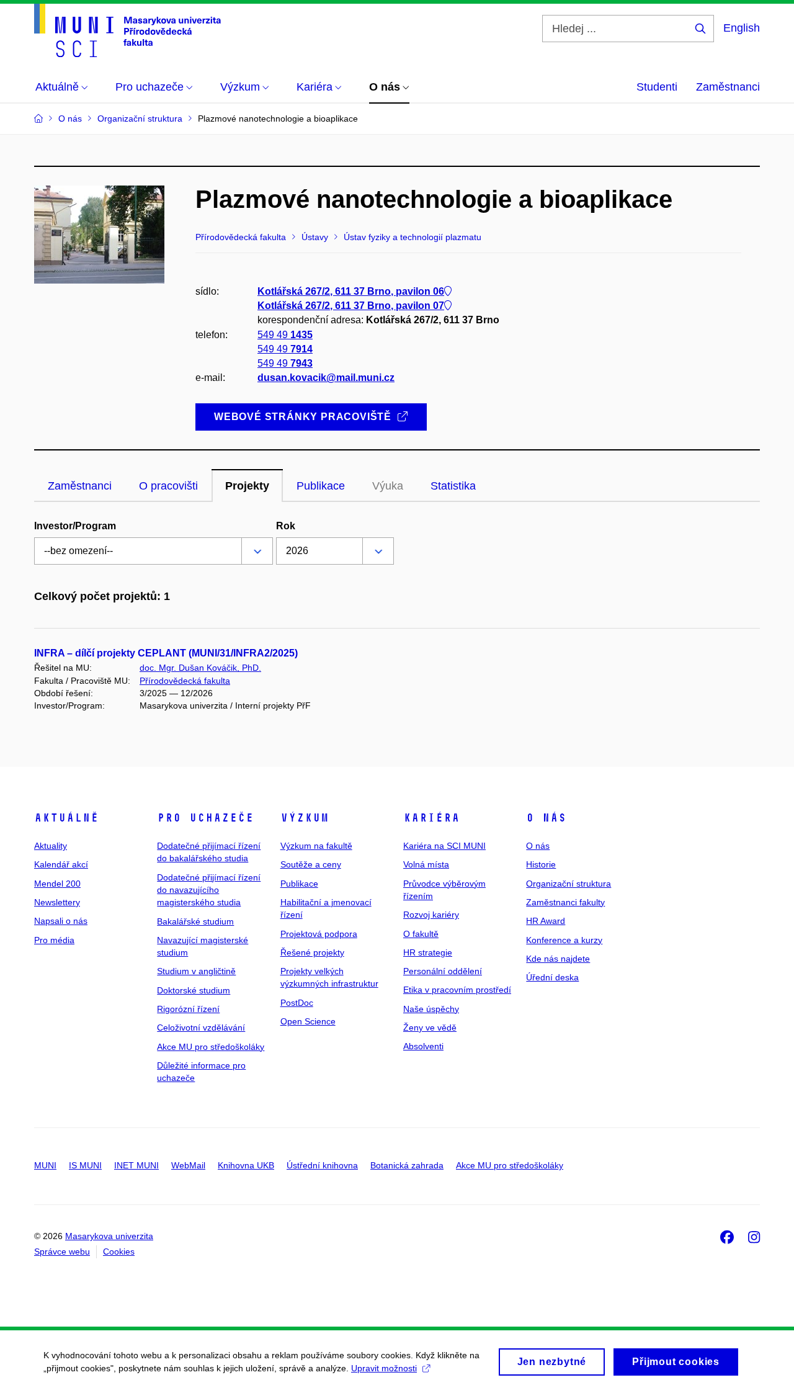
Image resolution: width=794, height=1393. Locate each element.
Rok (285, 526)
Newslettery (57, 902)
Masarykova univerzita (109, 1236)
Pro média (54, 940)
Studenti (656, 87)
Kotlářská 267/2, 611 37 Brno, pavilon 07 (350, 305)
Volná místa (426, 864)
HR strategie (427, 952)
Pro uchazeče (205, 818)
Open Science (308, 1021)
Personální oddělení (442, 971)
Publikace (299, 884)
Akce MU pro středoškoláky (210, 1047)
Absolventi (423, 1046)
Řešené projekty (312, 952)
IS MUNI (85, 1165)
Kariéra (431, 818)
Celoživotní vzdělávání (201, 1027)
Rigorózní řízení (188, 1009)
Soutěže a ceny (310, 864)
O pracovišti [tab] (168, 486)
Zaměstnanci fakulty (565, 902)
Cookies (119, 1251)
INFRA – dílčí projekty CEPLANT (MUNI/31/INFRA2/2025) (166, 653)
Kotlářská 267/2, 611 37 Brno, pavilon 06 (350, 291)
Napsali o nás (60, 921)
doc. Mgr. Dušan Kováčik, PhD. (200, 668)
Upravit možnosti (384, 1368)
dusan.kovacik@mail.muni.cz (326, 377)
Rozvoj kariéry (431, 915)
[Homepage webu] (127, 30)
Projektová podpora (318, 934)
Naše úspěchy (431, 1009)
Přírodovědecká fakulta (185, 681)
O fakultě (421, 934)
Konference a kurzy (564, 940)
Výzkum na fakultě (316, 846)
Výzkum (304, 818)
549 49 (285, 334)
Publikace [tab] (321, 486)
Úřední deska (552, 977)
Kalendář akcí (61, 864)
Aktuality (50, 846)
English (741, 28)
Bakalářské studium (195, 921)
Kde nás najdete (558, 959)
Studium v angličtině (196, 971)
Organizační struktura (568, 884)
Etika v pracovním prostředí (457, 990)
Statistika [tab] (453, 486)
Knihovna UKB (246, 1165)
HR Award (545, 921)
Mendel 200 (57, 884)
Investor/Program (75, 526)
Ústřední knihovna (322, 1165)
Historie (541, 864)
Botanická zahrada (407, 1165)
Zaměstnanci (728, 87)
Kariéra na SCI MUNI (444, 846)
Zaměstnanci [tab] (80, 486)
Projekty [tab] (247, 486)
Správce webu (62, 1251)
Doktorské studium (193, 990)
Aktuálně (66, 818)
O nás (546, 818)
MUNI (45, 1165)
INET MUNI (136, 1165)
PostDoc (296, 1003)
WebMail (188, 1165)
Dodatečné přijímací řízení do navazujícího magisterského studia (209, 890)
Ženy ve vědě (430, 1027)
